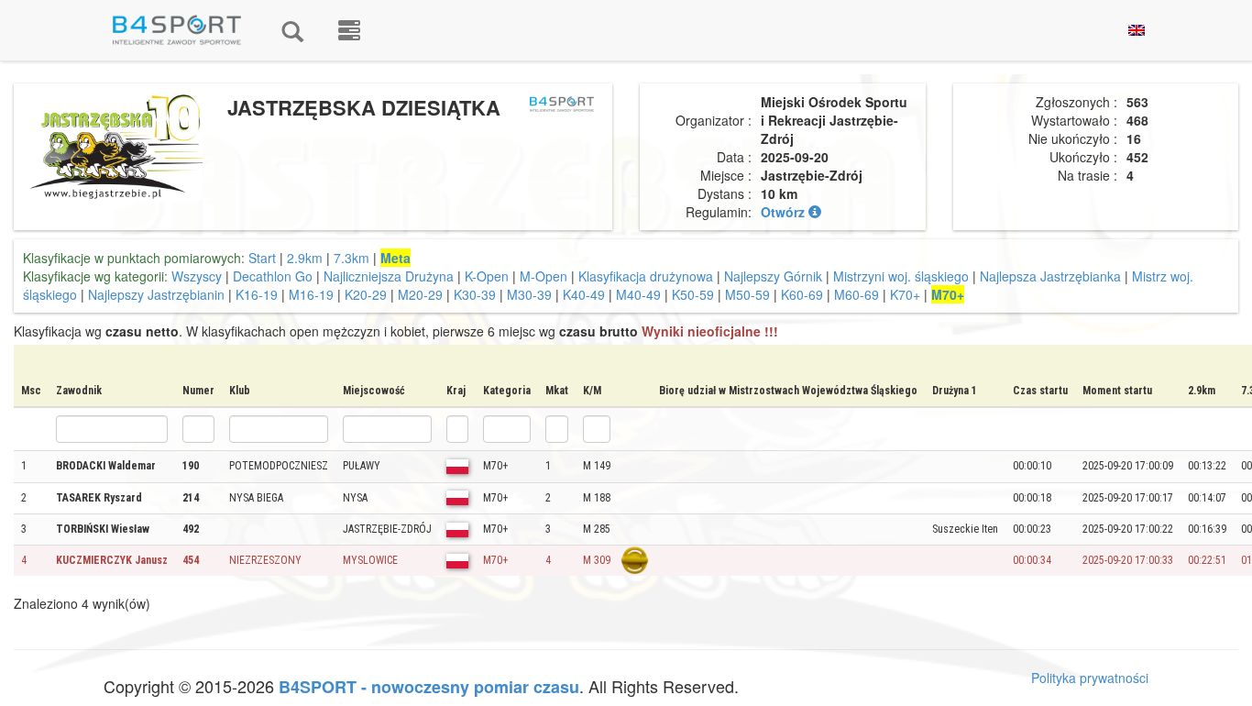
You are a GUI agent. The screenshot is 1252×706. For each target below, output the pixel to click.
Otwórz (784, 212)
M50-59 (747, 294)
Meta (395, 257)
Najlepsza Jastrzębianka (1050, 276)
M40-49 (638, 294)
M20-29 (420, 294)
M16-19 (311, 294)
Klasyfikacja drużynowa (645, 276)
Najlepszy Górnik (773, 276)
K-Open (487, 276)
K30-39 (475, 294)
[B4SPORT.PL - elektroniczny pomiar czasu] (349, 30)
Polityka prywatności (1089, 677)
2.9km (305, 257)
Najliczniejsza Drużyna (389, 276)
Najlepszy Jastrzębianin (156, 294)
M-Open (543, 276)
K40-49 (584, 294)
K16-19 (257, 294)
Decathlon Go (273, 276)
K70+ (905, 294)
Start (262, 257)
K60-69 (802, 294)
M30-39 (529, 294)
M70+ (947, 294)
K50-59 (693, 294)
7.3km (351, 257)
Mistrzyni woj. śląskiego (901, 276)
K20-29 (366, 294)
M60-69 (856, 294)
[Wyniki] (292, 30)
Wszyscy (196, 276)
